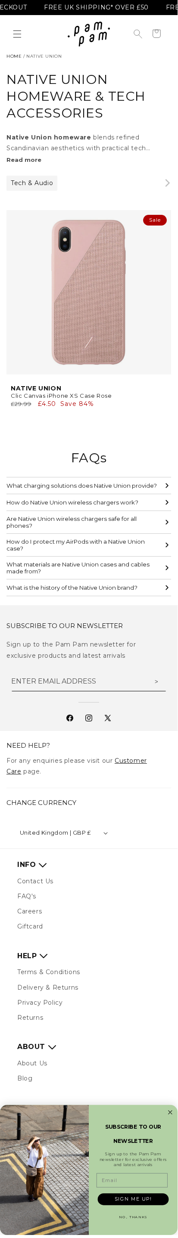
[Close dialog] (170, 1112)
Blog (24, 1078)
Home (14, 56)
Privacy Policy (39, 1002)
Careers (29, 911)
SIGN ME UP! (133, 1199)
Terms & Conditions (48, 972)
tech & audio (32, 183)
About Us (32, 1063)
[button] (17, 34)
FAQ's (26, 896)
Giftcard (30, 926)
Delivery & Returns (47, 987)
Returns (30, 1017)
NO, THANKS (133, 1217)
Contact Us (35, 881)
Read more (23, 159)
